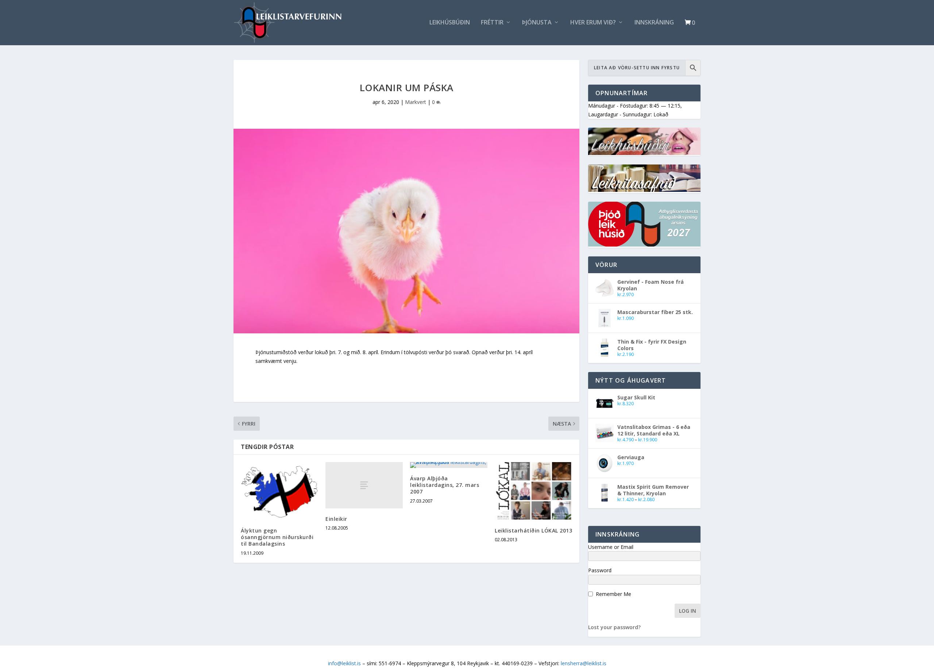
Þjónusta (537, 22)
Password (599, 570)
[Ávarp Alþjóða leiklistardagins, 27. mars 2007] (448, 465)
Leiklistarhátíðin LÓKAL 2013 (533, 530)
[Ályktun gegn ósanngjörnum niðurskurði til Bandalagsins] (279, 491)
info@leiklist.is (344, 663)
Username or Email (610, 546)
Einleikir (336, 518)
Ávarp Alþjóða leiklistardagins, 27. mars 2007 (444, 485)
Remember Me (613, 593)
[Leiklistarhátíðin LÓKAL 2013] (533, 491)
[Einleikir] (364, 485)
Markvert (415, 101)
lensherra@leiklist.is (583, 663)
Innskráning (654, 22)
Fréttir (492, 22)
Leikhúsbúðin (449, 22)
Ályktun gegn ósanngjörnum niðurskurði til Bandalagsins (277, 537)
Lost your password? (614, 627)
